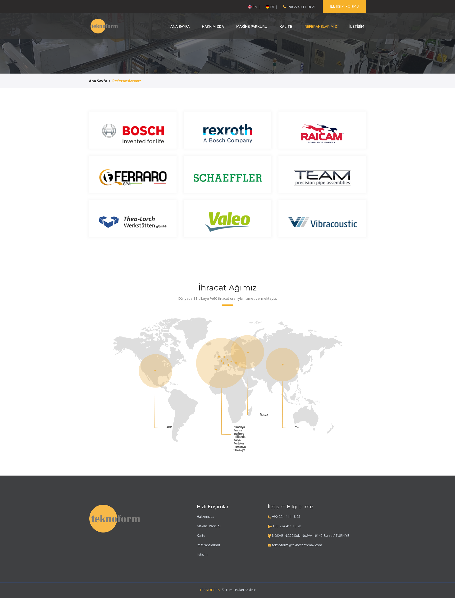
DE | (273, 7)
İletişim (202, 554)
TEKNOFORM (210, 590)
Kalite (201, 535)
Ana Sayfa (98, 81)
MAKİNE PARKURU (251, 26)
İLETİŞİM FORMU (344, 6)
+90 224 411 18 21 (301, 7)
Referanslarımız (208, 545)
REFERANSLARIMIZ (321, 26)
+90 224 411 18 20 (286, 526)
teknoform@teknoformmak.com (296, 545)
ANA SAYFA (180, 26)
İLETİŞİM (356, 26)
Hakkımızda (205, 516)
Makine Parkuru (209, 526)
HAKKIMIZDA (213, 26)
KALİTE (286, 26)
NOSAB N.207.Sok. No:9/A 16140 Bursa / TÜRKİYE (310, 535)
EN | (256, 7)
